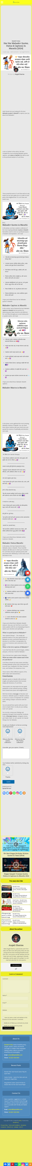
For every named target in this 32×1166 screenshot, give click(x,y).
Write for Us (10, 1127)
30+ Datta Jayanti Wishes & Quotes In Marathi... (20, 902)
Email (4, 1003)
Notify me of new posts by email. (13, 1026)
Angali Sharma (25, 52)
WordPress (16, 1122)
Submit (8, 782)
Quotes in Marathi (23, 230)
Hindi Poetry (16, 900)
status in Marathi (15, 155)
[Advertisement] (16, 22)
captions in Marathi (7, 310)
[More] (24, 792)
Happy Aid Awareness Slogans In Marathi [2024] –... (19, 923)
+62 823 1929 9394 (13, 1057)
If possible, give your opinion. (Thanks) (13, 747)
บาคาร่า (21, 1127)
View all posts (16, 965)
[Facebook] (4, 792)
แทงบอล (16, 1127)
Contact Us (3, 1127)
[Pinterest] (10, 792)
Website (4, 1010)
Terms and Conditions (14, 1125)
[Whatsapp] (14, 792)
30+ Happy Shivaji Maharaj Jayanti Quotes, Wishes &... (20, 896)
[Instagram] (17, 792)
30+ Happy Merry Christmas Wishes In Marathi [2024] (18, 909)
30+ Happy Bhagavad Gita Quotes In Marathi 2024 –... (20, 916)
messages (16, 694)
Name (4, 995)
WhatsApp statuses (11, 716)
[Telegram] (20, 792)
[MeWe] (16, 1164)
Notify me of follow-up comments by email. (16, 1023)
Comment (5, 979)
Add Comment (14, 52)
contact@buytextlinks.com (15, 1055)
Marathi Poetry (16, 41)
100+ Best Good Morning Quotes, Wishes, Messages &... (20, 889)
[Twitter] (7, 792)
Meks (20, 1120)
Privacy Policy (4, 1125)
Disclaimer (23, 1125)
